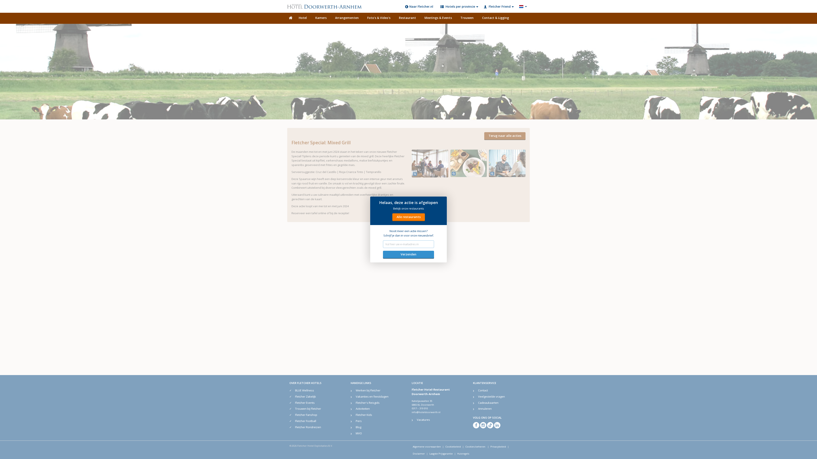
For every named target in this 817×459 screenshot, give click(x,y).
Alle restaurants (409, 217)
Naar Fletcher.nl (421, 6)
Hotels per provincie (460, 6)
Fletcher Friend (499, 6)
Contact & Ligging (495, 18)
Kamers (321, 18)
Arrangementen (347, 18)
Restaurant (407, 18)
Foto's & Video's (378, 18)
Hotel (303, 18)
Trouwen (467, 18)
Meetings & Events (438, 18)
